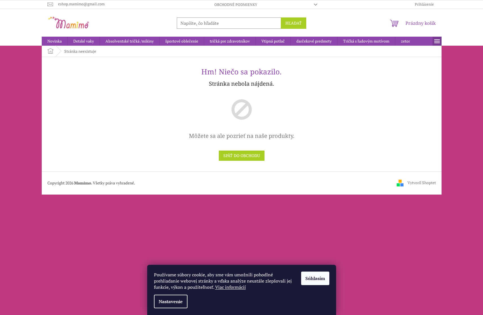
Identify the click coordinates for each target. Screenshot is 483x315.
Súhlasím (315, 278)
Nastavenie (171, 301)
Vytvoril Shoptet (421, 182)
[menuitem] (54, 41)
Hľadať (293, 23)
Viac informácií (230, 287)
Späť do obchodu (241, 155)
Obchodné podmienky (235, 4)
